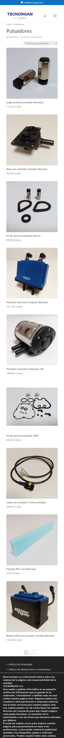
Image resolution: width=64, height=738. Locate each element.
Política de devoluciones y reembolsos (29, 669)
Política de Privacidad (20, 664)
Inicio (9, 24)
